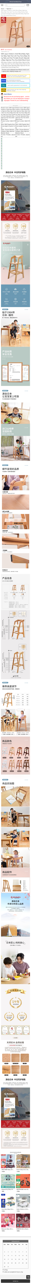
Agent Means (8, 94)
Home (2, 8)
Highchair (8, 8)
